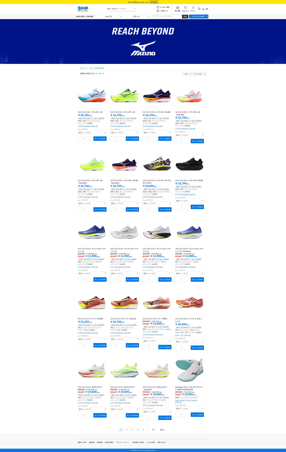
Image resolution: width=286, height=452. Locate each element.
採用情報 (99, 442)
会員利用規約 (109, 442)
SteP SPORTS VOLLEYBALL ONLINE (186, 401)
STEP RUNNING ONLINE (88, 126)
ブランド (136, 16)
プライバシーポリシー (123, 442)
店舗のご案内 (82, 442)
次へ (154, 429)
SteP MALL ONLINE (84, 16)
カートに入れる (100, 139)
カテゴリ (108, 16)
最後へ (163, 429)
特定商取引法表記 (138, 442)
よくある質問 (150, 442)
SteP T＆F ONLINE (183, 335)
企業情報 (91, 442)
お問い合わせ (161, 442)
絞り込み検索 (199, 16)
